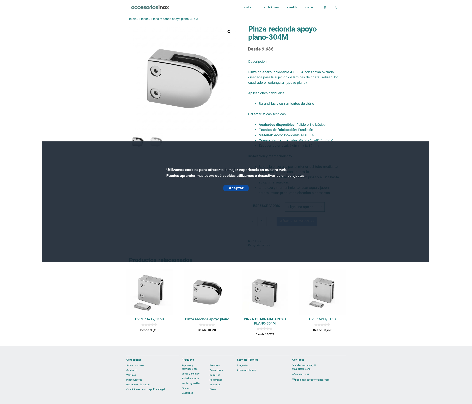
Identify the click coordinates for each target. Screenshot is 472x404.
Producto (248, 7)
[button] (229, 32)
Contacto (310, 7)
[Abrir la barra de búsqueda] (335, 7)
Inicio (133, 19)
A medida (292, 7)
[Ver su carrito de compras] (325, 7)
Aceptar (236, 188)
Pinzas (144, 19)
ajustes (298, 175)
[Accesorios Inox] (150, 7)
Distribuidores (270, 7)
